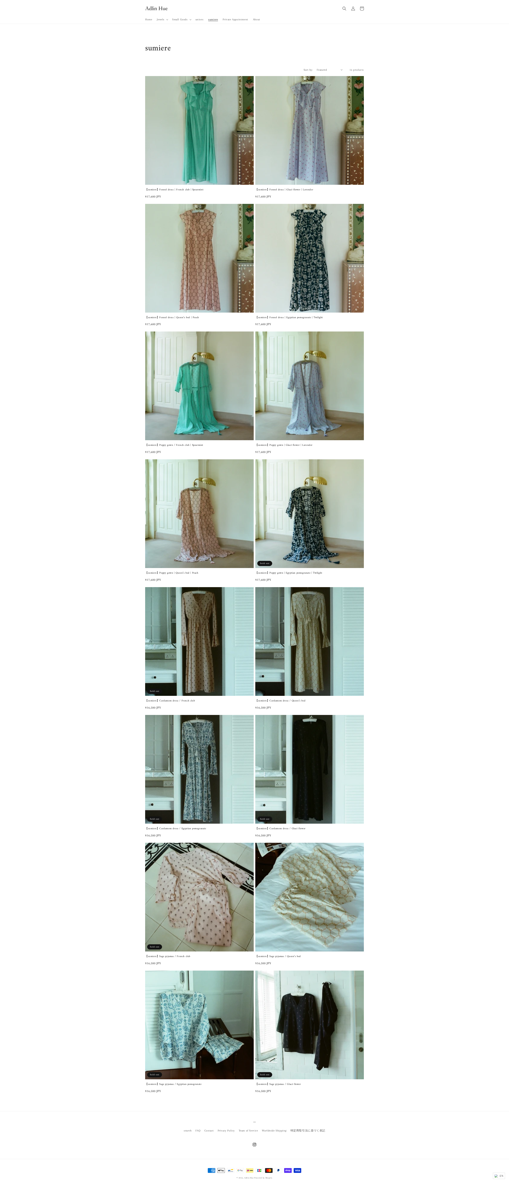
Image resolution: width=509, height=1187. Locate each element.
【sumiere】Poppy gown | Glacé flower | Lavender (284, 445)
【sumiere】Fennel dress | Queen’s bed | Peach (172, 317)
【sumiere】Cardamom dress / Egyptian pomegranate (175, 828)
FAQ (197, 1130)
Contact (209, 1130)
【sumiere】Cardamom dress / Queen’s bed (280, 701)
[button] (162, 19)
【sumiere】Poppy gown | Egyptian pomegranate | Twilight (288, 573)
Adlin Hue (249, 1178)
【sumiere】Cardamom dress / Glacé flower (280, 828)
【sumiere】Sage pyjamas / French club (167, 956)
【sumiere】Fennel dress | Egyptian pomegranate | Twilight (289, 317)
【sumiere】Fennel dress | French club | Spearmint (174, 190)
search (188, 1130)
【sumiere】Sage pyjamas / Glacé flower (278, 1084)
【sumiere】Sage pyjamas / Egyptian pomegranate (173, 1084)
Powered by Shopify (263, 1178)
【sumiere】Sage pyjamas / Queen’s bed (278, 956)
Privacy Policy (226, 1130)
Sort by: (308, 69)
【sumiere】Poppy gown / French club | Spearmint (174, 445)
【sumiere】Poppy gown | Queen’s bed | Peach (171, 573)
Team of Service (248, 1130)
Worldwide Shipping (274, 1130)
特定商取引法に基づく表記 (307, 1130)
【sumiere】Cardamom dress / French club (170, 701)
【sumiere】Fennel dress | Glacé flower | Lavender (284, 190)
